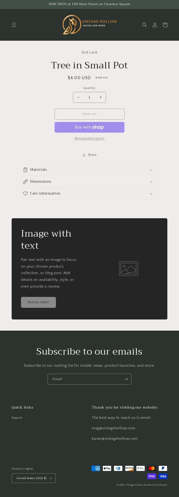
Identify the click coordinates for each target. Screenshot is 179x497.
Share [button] (92, 155)
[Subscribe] (126, 379)
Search (17, 418)
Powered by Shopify (155, 485)
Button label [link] (38, 302)
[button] (14, 25)
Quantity (89, 88)
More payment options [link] (90, 138)
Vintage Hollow (134, 485)
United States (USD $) (31, 478)
